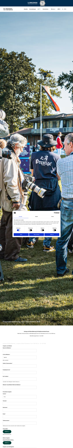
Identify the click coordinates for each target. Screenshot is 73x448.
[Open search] (63, 9)
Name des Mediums (7, 347)
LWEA (59, 9)
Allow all (51, 234)
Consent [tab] (20, 216)
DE (65, 9)
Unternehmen (45, 9)
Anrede (4, 393)
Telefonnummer (6, 420)
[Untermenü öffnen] (41, 9)
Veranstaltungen (32, 9)
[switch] (30, 230)
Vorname (5, 400)
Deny (21, 234)
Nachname (5, 407)
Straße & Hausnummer (8, 363)
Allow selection (36, 234)
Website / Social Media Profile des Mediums (12, 384)
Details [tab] (36, 216)
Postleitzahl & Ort (6, 369)
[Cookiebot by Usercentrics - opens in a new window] (54, 213)
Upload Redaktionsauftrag (8, 439)
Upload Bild (5, 428)
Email (4, 413)
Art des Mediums (6, 354)
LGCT (39, 9)
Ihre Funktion (6, 376)
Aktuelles (26, 9)
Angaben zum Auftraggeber (8, 446)
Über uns (53, 9)
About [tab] (52, 216)
